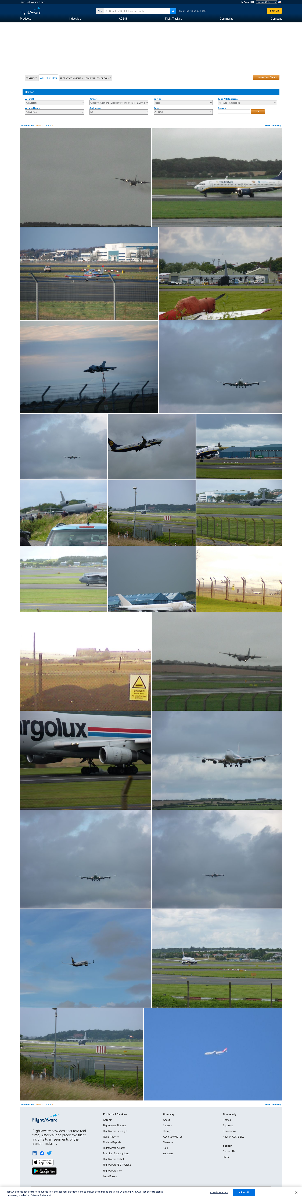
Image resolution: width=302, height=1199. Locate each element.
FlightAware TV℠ (112, 1170)
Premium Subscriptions (116, 1153)
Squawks (228, 1125)
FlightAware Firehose (114, 1125)
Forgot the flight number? (192, 11)
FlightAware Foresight (115, 1131)
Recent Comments (71, 78)
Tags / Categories (228, 99)
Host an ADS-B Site (233, 1136)
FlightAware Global (113, 1159)
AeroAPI (107, 1120)
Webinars (168, 1153)
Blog (165, 1148)
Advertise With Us (172, 1136)
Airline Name (32, 108)
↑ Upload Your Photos (266, 77)
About (166, 1120)
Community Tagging (98, 78)
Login (42, 2)
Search (222, 108)
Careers (167, 1125)
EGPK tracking (273, 125)
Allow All (244, 1192)
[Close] (296, 1192)
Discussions (229, 1131)
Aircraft (29, 99)
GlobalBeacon (110, 1176)
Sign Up (274, 10)
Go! (258, 112)
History (167, 1131)
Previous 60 (27, 125)
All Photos (48, 77)
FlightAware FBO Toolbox (117, 1164)
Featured (31, 78)
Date (156, 108)
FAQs (226, 1157)
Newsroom (169, 1142)
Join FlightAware (29, 2)
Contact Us (229, 1151)
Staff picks (95, 108)
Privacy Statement (40, 1195)
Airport (93, 99)
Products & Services (115, 1114)
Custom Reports (112, 1142)
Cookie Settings (219, 1192)
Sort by (157, 99)
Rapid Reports (111, 1136)
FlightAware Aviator (114, 1148)
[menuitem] (25, 18)
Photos (227, 1120)
